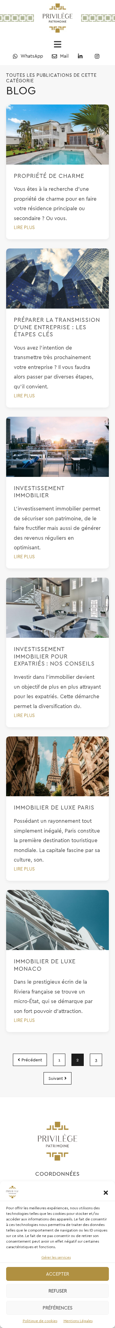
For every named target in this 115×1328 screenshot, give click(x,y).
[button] (106, 1192)
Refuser (57, 1291)
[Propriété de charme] (57, 135)
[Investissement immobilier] (57, 447)
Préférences (57, 1308)
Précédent (31, 1060)
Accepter (57, 1274)
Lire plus (24, 227)
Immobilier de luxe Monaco (45, 964)
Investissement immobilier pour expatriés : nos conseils (55, 656)
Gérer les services (56, 1257)
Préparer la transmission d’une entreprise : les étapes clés (57, 327)
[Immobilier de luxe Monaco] (57, 920)
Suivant (55, 1078)
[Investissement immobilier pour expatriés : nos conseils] (57, 608)
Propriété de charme (49, 175)
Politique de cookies (40, 1320)
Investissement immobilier (39, 491)
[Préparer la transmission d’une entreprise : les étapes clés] (57, 278)
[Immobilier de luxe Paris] (57, 766)
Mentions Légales (78, 1320)
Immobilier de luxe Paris (54, 807)
